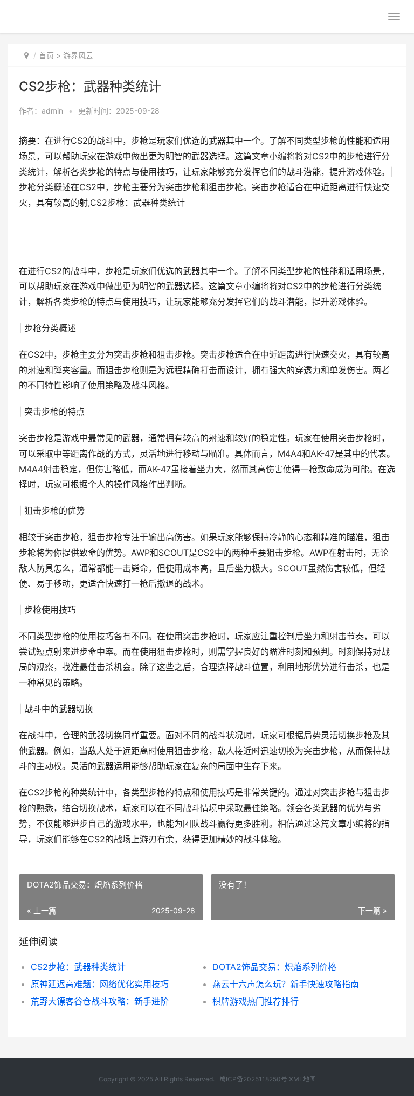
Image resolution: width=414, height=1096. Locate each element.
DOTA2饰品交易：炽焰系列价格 (274, 966)
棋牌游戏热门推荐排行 (255, 1001)
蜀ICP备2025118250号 (253, 1079)
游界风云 (78, 55)
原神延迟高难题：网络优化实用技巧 (100, 984)
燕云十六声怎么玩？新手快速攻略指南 (285, 984)
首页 (46, 55)
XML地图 (302, 1079)
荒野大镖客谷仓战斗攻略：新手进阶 (100, 1001)
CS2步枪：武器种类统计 (78, 966)
